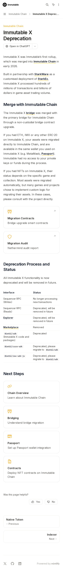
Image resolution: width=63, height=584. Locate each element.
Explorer (8, 317)
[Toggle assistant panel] (53, 4)
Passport (47, 153)
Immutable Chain (45, 61)
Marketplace (10, 327)
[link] (31, 217)
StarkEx (43, 78)
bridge (30, 113)
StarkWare (41, 74)
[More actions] (58, 4)
